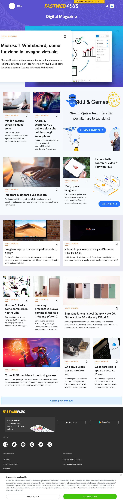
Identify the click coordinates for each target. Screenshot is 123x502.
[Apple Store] (71, 422)
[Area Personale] (112, 6)
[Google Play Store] (104, 422)
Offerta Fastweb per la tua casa (87, 2)
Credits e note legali (10, 464)
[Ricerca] (107, 6)
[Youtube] (23, 444)
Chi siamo (6, 460)
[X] (49, 444)
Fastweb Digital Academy (72, 460)
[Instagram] (5, 444)
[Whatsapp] (32, 444)
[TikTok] (14, 444)
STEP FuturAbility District (72, 464)
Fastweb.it (6, 469)
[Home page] (61, 6)
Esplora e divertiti (90, 130)
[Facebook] (40, 444)
